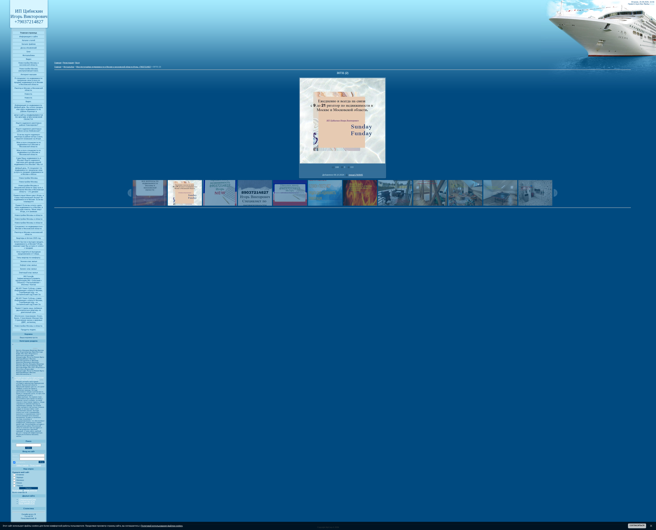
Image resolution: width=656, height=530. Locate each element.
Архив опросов (30, 490)
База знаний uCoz (27, 503)
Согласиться (637, 525)
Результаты (17, 490)
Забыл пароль (22, 465)
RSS (652, 4)
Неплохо (20, 480)
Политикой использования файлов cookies (162, 526)
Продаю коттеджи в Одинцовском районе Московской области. (29, 379)
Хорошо (19, 477)
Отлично (20, 475)
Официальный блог (27, 499)
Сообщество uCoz (27, 501)
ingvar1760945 (356, 175)
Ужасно (19, 486)
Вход (77, 63)
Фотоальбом (68, 67)
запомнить (20, 462)
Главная (57, 63)
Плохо (19, 483)
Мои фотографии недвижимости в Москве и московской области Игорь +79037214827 (29, 346)
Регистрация (35, 465)
